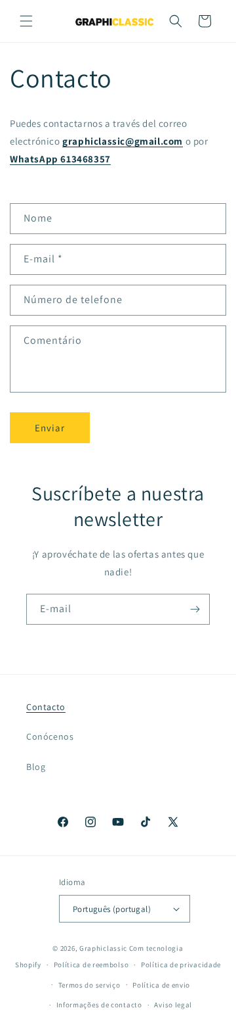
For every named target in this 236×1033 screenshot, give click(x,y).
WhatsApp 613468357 (60, 159)
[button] (26, 21)
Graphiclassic (103, 948)
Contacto (46, 707)
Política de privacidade (181, 964)
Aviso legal (173, 1004)
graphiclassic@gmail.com (122, 141)
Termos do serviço (89, 985)
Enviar (50, 427)
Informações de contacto (99, 1004)
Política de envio (161, 985)
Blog (35, 767)
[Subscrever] (194, 609)
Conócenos (49, 736)
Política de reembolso (91, 964)
